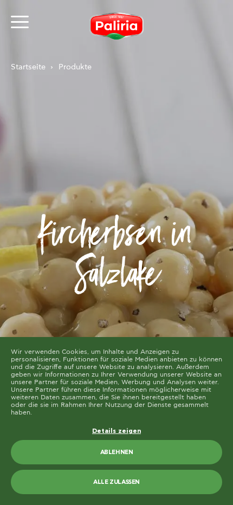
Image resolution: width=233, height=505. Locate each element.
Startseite (28, 67)
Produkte (75, 67)
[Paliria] (116, 26)
